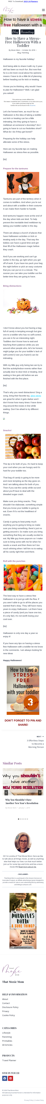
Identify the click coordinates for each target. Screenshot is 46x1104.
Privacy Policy (28, 1100)
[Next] (40, 792)
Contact (6, 1003)
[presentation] (23, 781)
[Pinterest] (10, 1078)
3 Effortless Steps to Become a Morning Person (35, 741)
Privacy (5, 1011)
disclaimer (32, 105)
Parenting (27, 32)
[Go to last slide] (6, 792)
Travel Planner (9, 1060)
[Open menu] (43, 10)
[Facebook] (4, 1078)
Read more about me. (27, 867)
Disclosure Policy (10, 1007)
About (5, 999)
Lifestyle (6, 1032)
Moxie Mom (15, 50)
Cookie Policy (8, 1015)
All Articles (7, 1045)
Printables (7, 1040)
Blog (15, 32)
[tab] (18, 819)
